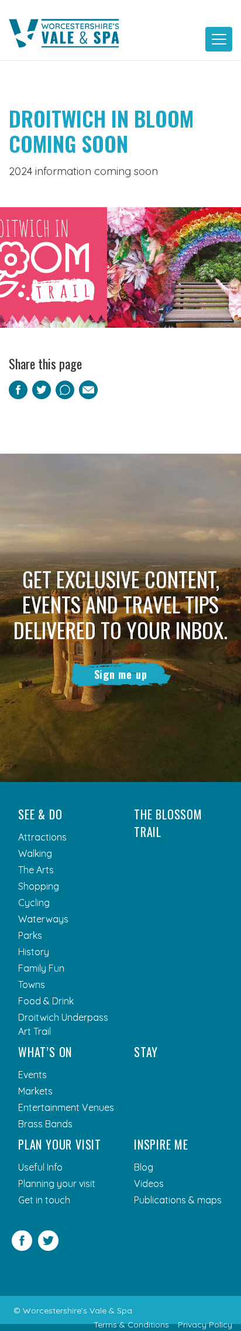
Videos (149, 1183)
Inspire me (161, 1144)
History (33, 952)
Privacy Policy (205, 1324)
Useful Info (40, 1167)
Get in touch (44, 1200)
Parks (30, 935)
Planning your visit (56, 1183)
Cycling (34, 902)
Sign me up (120, 674)
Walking (35, 853)
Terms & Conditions (131, 1324)
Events (32, 1074)
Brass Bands (45, 1124)
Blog (143, 1167)
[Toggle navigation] (218, 39)
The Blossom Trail (168, 823)
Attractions (42, 837)
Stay (146, 1052)
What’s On (45, 1052)
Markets (35, 1091)
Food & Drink (46, 1001)
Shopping (38, 886)
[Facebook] (22, 1247)
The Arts (36, 870)
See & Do (40, 814)
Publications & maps (178, 1200)
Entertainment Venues (66, 1107)
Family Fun (41, 968)
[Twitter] (48, 1247)
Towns (31, 984)
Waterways (43, 919)
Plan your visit (59, 1144)
